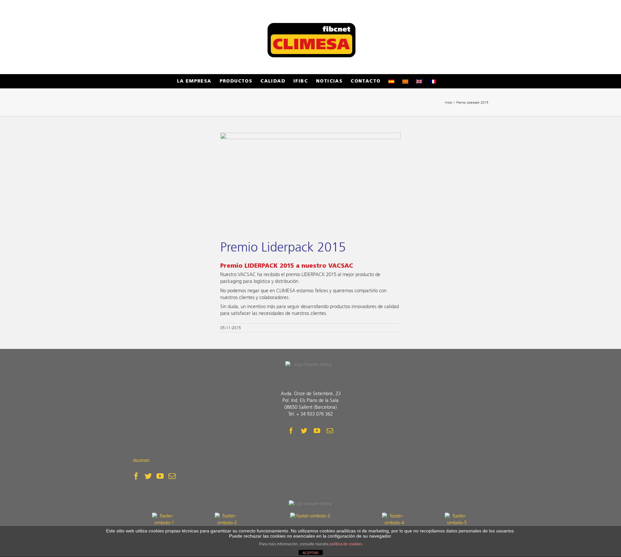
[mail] (330, 431)
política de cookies (346, 544)
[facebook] (291, 431)
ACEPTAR (310, 553)
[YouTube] (160, 476)
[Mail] (172, 476)
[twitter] (304, 431)
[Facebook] (136, 476)
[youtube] (317, 431)
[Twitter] (148, 476)
